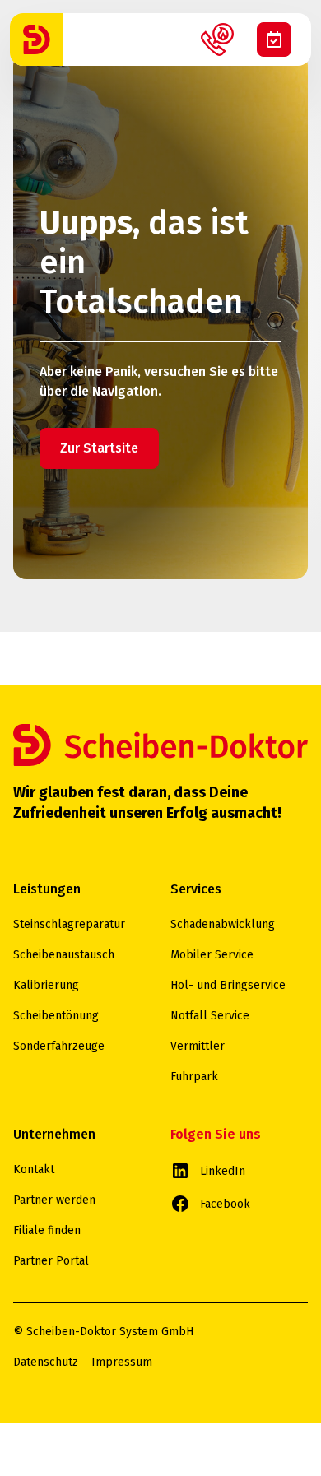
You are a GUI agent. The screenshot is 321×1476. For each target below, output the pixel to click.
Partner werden (54, 1200)
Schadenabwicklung (222, 924)
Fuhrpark (194, 1077)
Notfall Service (209, 1016)
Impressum (121, 1362)
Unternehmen (54, 1134)
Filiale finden (47, 1230)
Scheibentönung (56, 1016)
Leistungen (47, 889)
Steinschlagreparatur (69, 924)
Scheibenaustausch (63, 955)
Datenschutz (45, 1362)
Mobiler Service (212, 955)
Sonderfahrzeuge (59, 1046)
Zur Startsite (99, 448)
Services (195, 889)
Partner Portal (51, 1261)
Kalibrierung (46, 985)
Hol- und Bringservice (228, 985)
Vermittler (197, 1046)
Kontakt (33, 1170)
